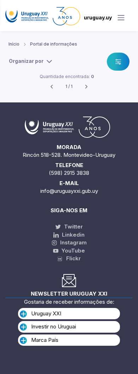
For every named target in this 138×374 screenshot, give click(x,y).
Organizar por (26, 61)
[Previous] (51, 87)
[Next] (86, 87)
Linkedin (73, 234)
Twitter (73, 226)
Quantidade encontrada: (67, 76)
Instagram (73, 242)
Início (13, 44)
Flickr (71, 258)
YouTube (72, 250)
